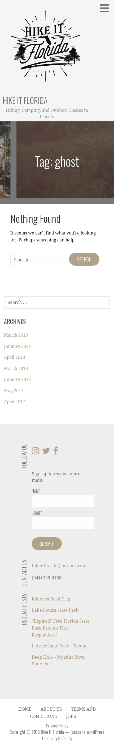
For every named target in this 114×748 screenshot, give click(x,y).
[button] (106, 8)
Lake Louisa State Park (55, 610)
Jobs (71, 716)
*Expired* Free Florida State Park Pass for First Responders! (61, 628)
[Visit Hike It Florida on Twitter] (46, 452)
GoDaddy (65, 738)
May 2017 (13, 390)
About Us (51, 709)
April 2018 (14, 357)
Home (25, 709)
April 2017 (14, 401)
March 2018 (16, 368)
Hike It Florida (25, 100)
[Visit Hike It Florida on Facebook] (55, 452)
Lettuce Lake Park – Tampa (59, 645)
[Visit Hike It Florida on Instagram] (35, 452)
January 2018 (17, 379)
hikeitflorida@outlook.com (59, 565)
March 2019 (16, 335)
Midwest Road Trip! (52, 599)
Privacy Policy (57, 725)
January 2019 (17, 346)
